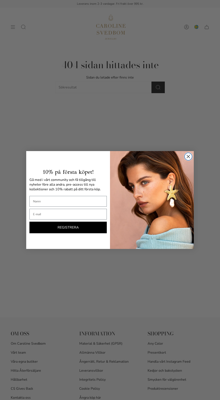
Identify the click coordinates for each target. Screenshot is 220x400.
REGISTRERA (68, 227)
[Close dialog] (188, 156)
